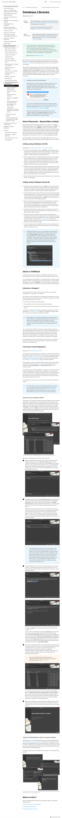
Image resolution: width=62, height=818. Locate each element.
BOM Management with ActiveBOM (9, 24)
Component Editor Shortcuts (11, 80)
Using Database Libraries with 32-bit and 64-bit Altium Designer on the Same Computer (12, 103)
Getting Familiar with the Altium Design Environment (10, 14)
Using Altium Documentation (11, 132)
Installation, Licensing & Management (9, 127)
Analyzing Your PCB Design (9, 32)
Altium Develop (37, 22)
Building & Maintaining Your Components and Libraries (10, 46)
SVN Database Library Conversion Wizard (33, 741)
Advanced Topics (8, 78)
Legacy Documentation (45, 37)
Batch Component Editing (10, 50)
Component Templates (10, 58)
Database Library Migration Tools (12, 98)
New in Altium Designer (9, 8)
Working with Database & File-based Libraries (11, 83)
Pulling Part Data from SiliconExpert (9, 68)
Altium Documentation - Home (11, 137)
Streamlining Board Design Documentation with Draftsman (10, 35)
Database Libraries (10, 85)
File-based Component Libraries (11, 115)
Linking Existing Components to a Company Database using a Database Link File (13, 110)
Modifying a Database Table (30, 806)
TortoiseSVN (42, 363)
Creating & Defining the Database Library (32, 804)
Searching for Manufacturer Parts (10, 61)
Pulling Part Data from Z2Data (11, 71)
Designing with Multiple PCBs (10, 41)
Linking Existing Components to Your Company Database (41, 147)
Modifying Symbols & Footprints (30, 808)
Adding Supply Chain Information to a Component (11, 65)
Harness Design (7, 43)
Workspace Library (39, 55)
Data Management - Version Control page (34, 356)
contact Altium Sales (39, 28)
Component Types (9, 56)
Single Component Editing (10, 48)
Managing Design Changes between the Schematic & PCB (10, 28)
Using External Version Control (35, 350)
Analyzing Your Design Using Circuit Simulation (11, 21)
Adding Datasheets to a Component (10, 73)
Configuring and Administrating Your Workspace (10, 124)
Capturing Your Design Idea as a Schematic (10, 17)
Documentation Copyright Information (10, 135)
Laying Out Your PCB (8, 30)
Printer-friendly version (56, 817)
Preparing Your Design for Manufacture (9, 38)
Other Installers (35, 38)
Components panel (27, 62)
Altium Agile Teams (44, 22)
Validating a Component (10, 76)
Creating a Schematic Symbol (11, 52)
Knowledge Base (8, 139)
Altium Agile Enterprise (53, 22)
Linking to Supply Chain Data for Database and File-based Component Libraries (12, 119)
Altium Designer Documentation (31, 7)
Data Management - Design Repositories (31, 359)
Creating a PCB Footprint (10, 54)
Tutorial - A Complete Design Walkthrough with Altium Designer (11, 11)
